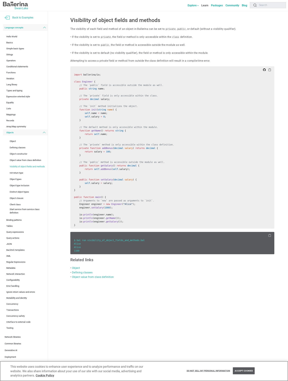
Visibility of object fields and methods (27, 166)
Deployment (10, 357)
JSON (9, 244)
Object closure (16, 198)
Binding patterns (14, 220)
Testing (9, 328)
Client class (15, 204)
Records (10, 120)
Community (232, 5)
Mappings (11, 114)
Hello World (11, 36)
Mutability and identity (16, 298)
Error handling (12, 286)
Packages (217, 5)
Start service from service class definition (25, 211)
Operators (11, 60)
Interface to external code (18, 322)
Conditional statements (17, 66)
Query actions (12, 238)
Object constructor (18, 154)
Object (13, 141)
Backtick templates (15, 250)
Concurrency (12, 304)
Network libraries (13, 337)
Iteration (10, 78)
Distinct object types (19, 192)
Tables (9, 226)
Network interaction (15, 274)
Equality (10, 102)
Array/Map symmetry (16, 126)
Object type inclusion (19, 185)
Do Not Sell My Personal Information (208, 371)
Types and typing (14, 90)
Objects (10, 132)
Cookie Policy (45, 375)
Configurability (13, 280)
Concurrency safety (15, 316)
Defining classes (18, 147)
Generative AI (11, 350)
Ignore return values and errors (20, 292)
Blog (244, 5)
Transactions (12, 310)
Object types (16, 179)
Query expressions (15, 232)
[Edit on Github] (264, 69)
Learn (204, 5)
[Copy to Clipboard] (269, 69)
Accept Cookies (244, 371)
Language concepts (14, 27)
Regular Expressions (16, 262)
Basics (9, 42)
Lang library (11, 84)
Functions (11, 72)
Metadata (10, 268)
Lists (8, 108)
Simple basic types (15, 48)
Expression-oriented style (18, 96)
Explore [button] (192, 5)
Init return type (16, 173)
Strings (9, 54)
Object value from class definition (25, 160)
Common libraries (13, 343)
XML (8, 256)
